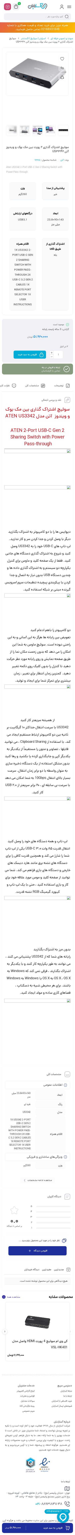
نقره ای (27, 1104)
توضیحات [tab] (59, 386)
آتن (62, 160)
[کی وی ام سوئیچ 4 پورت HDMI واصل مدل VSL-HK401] (37, 1320)
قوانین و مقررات (27, 1396)
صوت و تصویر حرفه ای (62, 38)
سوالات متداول (28, 1401)
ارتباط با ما (67, 1396)
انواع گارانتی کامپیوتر (26, 1391)
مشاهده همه (11, 1297)
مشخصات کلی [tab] (32, 386)
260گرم (27, 1165)
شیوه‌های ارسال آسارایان (62, 1406)
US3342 (27, 1112)
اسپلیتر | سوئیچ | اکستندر (33, 38)
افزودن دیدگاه (40, 1250)
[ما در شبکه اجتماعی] (7, 6)
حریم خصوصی (28, 1411)
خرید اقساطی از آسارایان (62, 1401)
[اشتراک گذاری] (62, 76)
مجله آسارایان (66, 1391)
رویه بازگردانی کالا (27, 1406)
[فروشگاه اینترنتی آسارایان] (37, 6)
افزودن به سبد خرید (27, 354)
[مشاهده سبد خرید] (16, 7)
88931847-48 (48, 1504)
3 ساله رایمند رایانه (51, 329)
